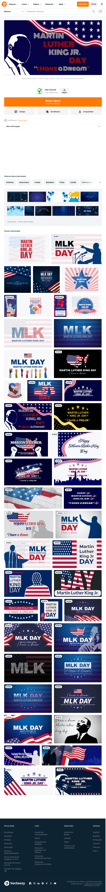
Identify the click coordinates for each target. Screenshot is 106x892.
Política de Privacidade (91, 882)
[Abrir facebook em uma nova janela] (30, 882)
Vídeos (36, 4)
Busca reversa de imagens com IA (11, 856)
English (94, 831)
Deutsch (94, 842)
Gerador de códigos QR (12, 868)
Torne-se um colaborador (68, 845)
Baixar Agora (53, 102)
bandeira (50, 181)
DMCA (36, 837)
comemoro (87, 181)
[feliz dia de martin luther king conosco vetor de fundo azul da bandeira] (28, 415)
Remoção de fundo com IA (12, 862)
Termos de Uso (75, 882)
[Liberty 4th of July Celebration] (10, 305)
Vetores (12, 4)
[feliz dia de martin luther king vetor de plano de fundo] (28, 523)
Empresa (8, 842)
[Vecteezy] (4, 4)
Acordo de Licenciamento (40, 832)
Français (94, 846)
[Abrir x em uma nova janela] (51, 882)
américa (10, 181)
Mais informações (13, 125)
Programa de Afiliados (39, 842)
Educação (8, 846)
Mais (61, 4)
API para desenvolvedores (11, 851)
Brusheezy (8, 831)
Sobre (65, 841)
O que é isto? (22, 120)
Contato (66, 837)
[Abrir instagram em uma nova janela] (34, 882)
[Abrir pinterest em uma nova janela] (43, 882)
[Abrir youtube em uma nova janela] (55, 882)
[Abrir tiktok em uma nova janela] (47, 882)
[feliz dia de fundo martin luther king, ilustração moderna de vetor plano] (26, 248)
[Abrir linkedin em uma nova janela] (38, 882)
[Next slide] (96, 181)
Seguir (64, 92)
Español (94, 835)
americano (24, 181)
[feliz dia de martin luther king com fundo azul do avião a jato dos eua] (83, 497)
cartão (73, 181)
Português (95, 838)
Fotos (24, 4)
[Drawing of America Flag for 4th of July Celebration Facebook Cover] (33, 497)
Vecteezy (8, 835)
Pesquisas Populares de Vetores (40, 848)
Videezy (7, 838)
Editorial (49, 4)
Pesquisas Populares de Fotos (42, 856)
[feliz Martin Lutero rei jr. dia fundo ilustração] (17, 278)
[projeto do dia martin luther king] (14, 389)
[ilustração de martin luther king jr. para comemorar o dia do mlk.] (76, 248)
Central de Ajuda (67, 832)
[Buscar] (93, 11)
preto (62, 181)
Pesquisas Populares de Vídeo (40, 863)
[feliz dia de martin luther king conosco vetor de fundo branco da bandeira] (76, 443)
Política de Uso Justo (90, 884)
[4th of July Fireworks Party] (60, 305)
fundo (37, 181)
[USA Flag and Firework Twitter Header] (72, 754)
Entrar (93, 4)
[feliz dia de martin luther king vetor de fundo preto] (78, 415)
